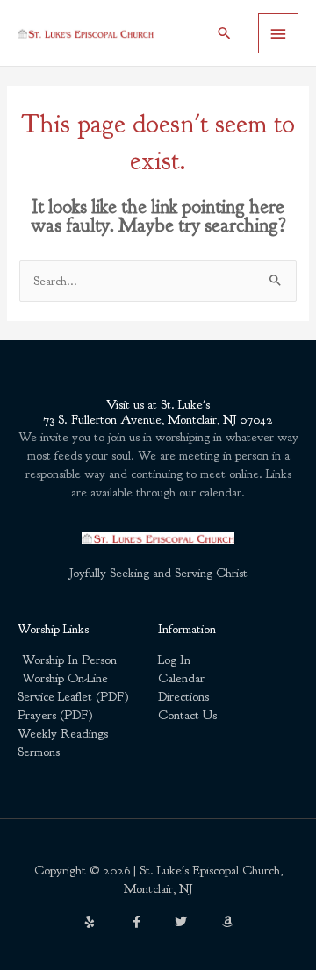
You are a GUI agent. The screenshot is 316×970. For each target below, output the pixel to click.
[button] (224, 33)
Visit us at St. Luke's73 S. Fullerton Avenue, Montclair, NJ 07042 (158, 412)
